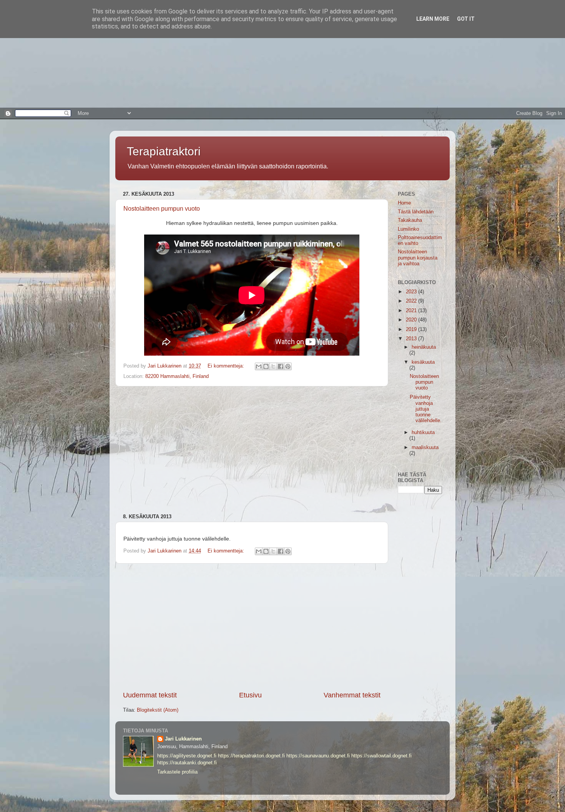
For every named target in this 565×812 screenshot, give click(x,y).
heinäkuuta (424, 347)
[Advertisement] (230, 54)
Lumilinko (408, 229)
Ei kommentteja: (227, 366)
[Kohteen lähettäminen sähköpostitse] (259, 366)
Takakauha (410, 220)
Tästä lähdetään (416, 212)
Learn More (432, 19)
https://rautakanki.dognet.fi (187, 762)
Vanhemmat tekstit (352, 695)
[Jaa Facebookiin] (280, 366)
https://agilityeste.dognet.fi (186, 756)
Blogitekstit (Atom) (157, 710)
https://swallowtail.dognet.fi (381, 756)
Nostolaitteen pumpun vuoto (161, 208)
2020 (412, 320)
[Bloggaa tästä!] (266, 366)
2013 (412, 338)
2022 (412, 301)
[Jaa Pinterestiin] (288, 366)
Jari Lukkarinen (183, 739)
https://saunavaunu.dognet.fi (318, 756)
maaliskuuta (425, 447)
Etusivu (250, 695)
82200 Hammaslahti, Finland (177, 376)
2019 (412, 329)
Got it (466, 19)
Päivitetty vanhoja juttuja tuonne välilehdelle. (426, 408)
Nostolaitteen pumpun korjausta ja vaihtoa (417, 257)
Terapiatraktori (164, 151)
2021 (412, 310)
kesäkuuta (423, 362)
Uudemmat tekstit (150, 695)
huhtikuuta (423, 432)
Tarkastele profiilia (177, 772)
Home (404, 203)
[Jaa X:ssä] (273, 366)
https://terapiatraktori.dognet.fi (251, 756)
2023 (412, 292)
